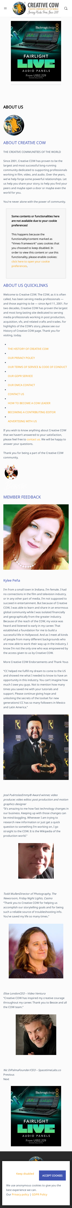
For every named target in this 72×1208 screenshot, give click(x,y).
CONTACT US (16, 394)
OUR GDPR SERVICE (20, 376)
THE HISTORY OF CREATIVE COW (28, 349)
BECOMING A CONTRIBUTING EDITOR (32, 412)
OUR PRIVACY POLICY (21, 358)
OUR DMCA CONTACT (21, 385)
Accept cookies (52, 1175)
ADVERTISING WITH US (22, 421)
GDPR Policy (39, 1194)
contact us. (34, 439)
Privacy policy (20, 1194)
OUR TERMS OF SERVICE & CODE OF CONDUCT (37, 367)
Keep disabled (25, 1173)
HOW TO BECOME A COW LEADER (29, 403)
